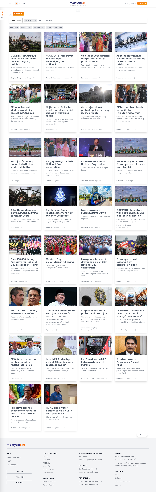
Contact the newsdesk (88, 469)
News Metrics (48, 472)
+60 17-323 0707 (85, 456)
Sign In (133, 3)
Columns (118, 478)
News (117, 475)
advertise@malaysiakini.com (90, 481)
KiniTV (45, 456)
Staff (9, 461)
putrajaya (29, 20)
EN (16, 4)
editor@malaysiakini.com (89, 472)
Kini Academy (48, 469)
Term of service (49, 482)
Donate (19, 483)
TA (27, 4)
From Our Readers (122, 481)
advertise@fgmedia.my (88, 484)
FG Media (46, 463)
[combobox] (45, 20)
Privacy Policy (48, 485)
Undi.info (46, 466)
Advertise (20, 471)
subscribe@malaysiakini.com (90, 460)
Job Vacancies (12, 465)
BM (20, 4)
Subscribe (142, 3)
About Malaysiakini (14, 457)
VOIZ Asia (46, 460)
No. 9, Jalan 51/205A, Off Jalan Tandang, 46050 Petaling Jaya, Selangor (131, 464)
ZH (24, 4)
